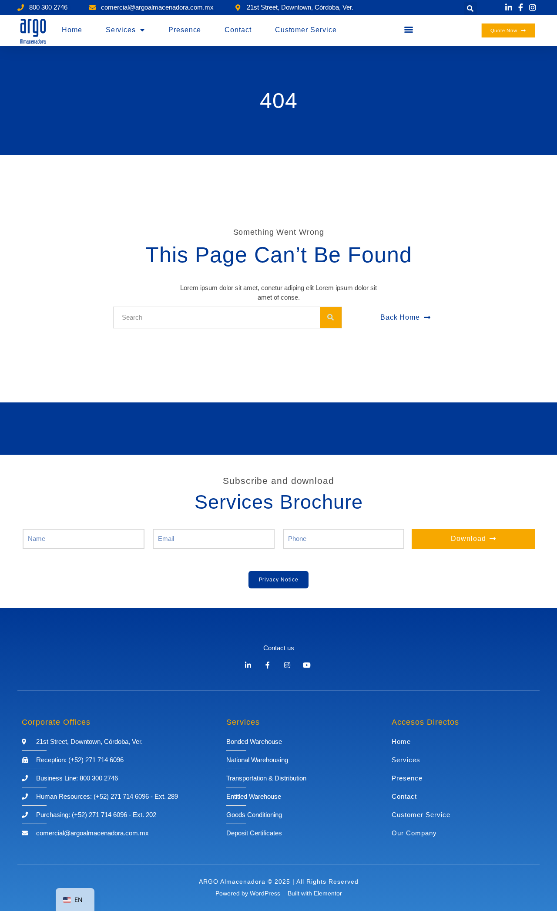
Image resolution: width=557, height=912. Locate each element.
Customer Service (306, 30)
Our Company (414, 833)
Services (121, 30)
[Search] (331, 317)
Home (72, 30)
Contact (238, 30)
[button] (470, 8)
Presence (184, 30)
